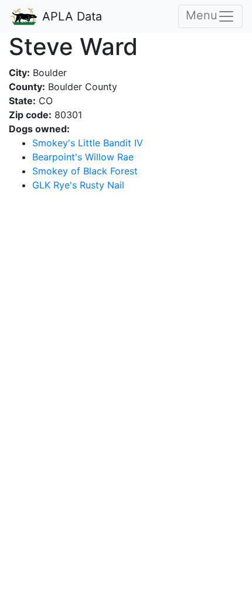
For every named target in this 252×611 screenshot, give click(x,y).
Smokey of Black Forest (85, 171)
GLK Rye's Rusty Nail (78, 185)
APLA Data (70, 16)
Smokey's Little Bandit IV (87, 143)
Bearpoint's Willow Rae (83, 157)
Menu (201, 15)
